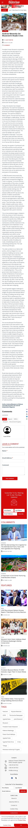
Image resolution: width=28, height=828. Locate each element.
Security (3, 668)
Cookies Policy (14, 809)
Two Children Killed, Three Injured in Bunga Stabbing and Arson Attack (12, 700)
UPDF (4, 715)
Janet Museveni (18, 719)
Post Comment (10, 478)
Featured (5, 711)
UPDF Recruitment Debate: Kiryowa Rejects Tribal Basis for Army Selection (13, 611)
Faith (2, 637)
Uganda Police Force (8, 742)
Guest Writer (9, 40)
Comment (5, 465)
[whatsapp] (27, 419)
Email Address (7, 458)
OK (21, 825)
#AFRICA (16, 419)
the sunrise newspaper (16, 715)
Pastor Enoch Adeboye (9, 734)
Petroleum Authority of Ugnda (11, 749)
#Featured (5, 421)
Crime (2, 697)
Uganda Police (7, 738)
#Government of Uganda (15, 421)
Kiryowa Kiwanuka (16, 711)
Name (4, 451)
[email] (27, 409)
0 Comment (7, 45)
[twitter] (27, 414)
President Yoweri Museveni (10, 727)
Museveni (5, 723)
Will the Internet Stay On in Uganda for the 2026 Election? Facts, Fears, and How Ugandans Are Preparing (13, 546)
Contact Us (14, 805)
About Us (14, 798)
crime (19, 742)
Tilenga (5, 746)
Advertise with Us (14, 802)
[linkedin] (27, 416)
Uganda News (6, 719)
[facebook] (27, 411)
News (2, 608)
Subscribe (20, 514)
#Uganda (10, 419)
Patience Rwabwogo (8, 730)
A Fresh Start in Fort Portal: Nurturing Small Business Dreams (13, 576)
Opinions (3, 543)
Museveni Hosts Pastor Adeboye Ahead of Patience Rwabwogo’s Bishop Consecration (13, 641)
